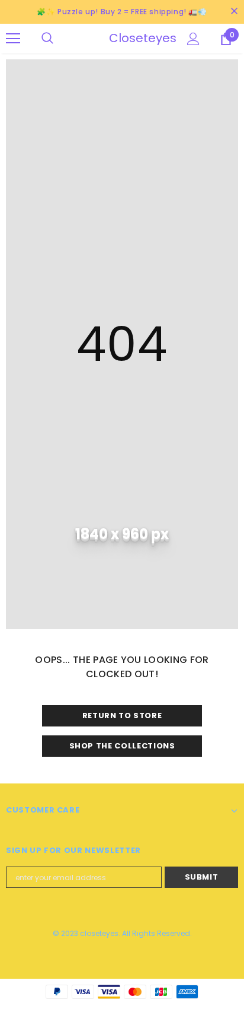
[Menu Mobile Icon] (13, 38)
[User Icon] (193, 39)
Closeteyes (124, 38)
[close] (234, 12)
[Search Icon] (59, 39)
